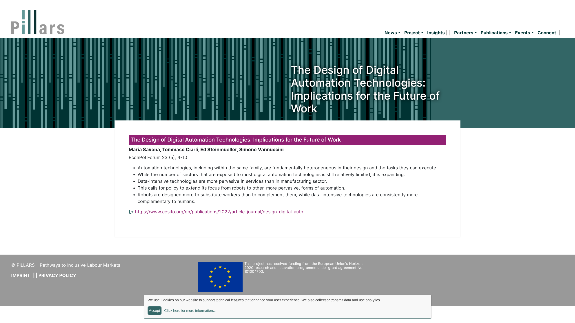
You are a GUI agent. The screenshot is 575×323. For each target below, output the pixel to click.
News (391, 32)
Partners (463, 32)
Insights (436, 32)
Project (412, 32)
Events (522, 32)
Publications (494, 32)
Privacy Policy (57, 275)
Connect (546, 32)
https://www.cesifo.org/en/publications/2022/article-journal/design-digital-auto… (221, 211)
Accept (154, 310)
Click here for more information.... (190, 310)
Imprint (20, 275)
